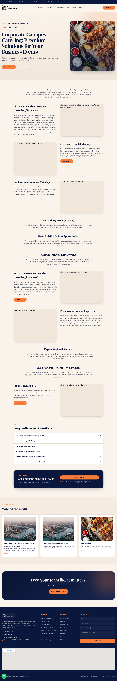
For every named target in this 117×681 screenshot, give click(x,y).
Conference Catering (47, 634)
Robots (107, 676)
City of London (64, 618)
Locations (49, 7)
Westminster (64, 624)
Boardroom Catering (47, 627)
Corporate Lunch (45, 621)
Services (40, 7)
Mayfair (62, 621)
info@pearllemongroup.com (24, 1)
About (68, 7)
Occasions (60, 7)
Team (74, 7)
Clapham (62, 637)
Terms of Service (94, 676)
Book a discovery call (57, 591)
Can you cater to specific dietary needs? (27, 441)
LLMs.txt (113, 676)
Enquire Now (7, 67)
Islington (62, 640)
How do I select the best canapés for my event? (29, 436)
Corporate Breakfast (47, 618)
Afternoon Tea (45, 637)
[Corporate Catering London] (10, 7)
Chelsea (62, 627)
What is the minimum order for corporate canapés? (30, 457)
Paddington (63, 630)
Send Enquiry (97, 641)
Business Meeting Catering (48, 630)
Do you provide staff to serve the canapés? (28, 451)
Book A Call (66, 161)
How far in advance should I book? (25, 446)
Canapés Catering (46, 640)
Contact (81, 7)
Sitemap (102, 676)
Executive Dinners (46, 624)
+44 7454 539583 (66, 482)
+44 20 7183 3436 (8, 1)
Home (3, 23)
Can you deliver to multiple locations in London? (30, 462)
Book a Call (108, 7)
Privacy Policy (84, 676)
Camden (62, 634)
